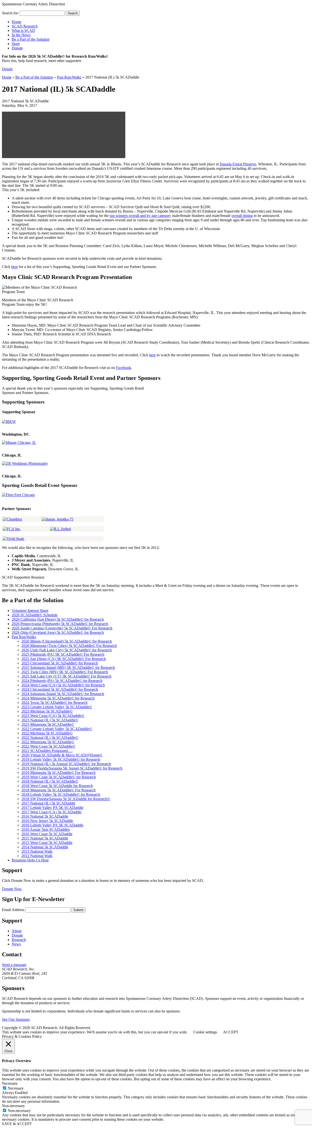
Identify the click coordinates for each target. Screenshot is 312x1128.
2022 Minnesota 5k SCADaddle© (47, 742)
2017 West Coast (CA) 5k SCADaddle (51, 812)
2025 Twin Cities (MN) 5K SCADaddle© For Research (64, 672)
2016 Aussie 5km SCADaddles (45, 829)
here (14, 267)
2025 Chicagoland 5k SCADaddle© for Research (59, 663)
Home (6, 77)
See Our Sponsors (16, 1019)
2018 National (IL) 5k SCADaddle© (49, 781)
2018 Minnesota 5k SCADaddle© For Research (58, 790)
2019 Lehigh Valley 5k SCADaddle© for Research (60, 759)
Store (16, 44)
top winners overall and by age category (140, 216)
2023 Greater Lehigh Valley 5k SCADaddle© (56, 707)
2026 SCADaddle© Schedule (35, 615)
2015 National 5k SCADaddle (44, 838)
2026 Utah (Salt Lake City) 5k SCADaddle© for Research (66, 650)
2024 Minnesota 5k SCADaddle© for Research (58, 698)
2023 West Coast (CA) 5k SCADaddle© (52, 716)
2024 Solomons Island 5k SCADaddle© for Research (62, 694)
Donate (17, 48)
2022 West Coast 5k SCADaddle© (48, 746)
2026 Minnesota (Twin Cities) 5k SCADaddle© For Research (69, 646)
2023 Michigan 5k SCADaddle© (47, 711)
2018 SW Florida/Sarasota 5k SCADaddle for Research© (65, 799)
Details (7, 69)
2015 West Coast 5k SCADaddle (46, 843)
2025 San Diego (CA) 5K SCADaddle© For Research (63, 659)
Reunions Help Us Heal (30, 860)
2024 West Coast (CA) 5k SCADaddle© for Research (63, 685)
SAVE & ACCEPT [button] (17, 1124)
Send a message (14, 965)
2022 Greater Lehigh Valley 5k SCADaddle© (56, 729)
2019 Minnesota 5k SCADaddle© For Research (58, 772)
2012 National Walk (36, 856)
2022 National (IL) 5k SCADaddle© (49, 737)
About (16, 931)
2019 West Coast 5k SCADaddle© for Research (58, 777)
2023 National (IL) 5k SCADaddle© (49, 720)
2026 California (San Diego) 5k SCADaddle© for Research (58, 619)
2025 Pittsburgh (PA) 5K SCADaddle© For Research (62, 654)
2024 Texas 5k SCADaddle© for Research (54, 702)
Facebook (123, 368)
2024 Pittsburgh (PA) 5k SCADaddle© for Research (61, 681)
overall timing (242, 216)
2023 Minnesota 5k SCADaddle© (47, 724)
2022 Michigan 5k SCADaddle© (47, 733)
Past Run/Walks (69, 77)
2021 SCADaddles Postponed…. (47, 751)
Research (19, 940)
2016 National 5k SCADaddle (44, 816)
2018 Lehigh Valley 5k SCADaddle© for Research (60, 794)
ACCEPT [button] (230, 1032)
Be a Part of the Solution (34, 77)
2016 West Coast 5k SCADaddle (46, 834)
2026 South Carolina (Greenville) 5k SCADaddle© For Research (62, 628)
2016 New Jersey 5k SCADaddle (47, 821)
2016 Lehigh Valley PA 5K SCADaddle (52, 825)
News (16, 944)
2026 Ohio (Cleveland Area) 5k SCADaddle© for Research (58, 632)
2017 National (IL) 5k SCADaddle (48, 803)
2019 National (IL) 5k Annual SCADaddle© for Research (66, 764)
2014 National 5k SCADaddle (44, 847)
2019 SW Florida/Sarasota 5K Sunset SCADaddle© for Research (71, 768)
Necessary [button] (10, 1083)
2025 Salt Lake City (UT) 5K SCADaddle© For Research (66, 676)
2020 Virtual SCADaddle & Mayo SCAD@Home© (61, 755)
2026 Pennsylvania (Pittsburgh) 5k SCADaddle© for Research (60, 624)
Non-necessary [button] (13, 1106)
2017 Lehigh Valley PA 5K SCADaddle (52, 808)
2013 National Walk (36, 851)
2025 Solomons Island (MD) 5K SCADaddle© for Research (68, 667)
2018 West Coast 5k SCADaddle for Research (57, 786)
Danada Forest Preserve (238, 164)
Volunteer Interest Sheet (30, 611)
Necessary (16, 1088)
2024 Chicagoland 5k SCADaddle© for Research (59, 689)
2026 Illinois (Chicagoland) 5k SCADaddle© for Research (66, 641)
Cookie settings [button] (205, 1032)
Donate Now (12, 889)
